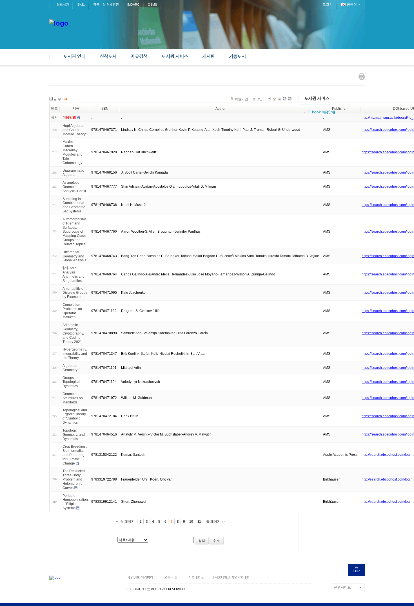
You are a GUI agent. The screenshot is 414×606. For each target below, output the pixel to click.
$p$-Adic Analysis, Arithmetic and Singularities (73, 274)
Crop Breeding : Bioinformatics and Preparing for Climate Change (75, 455)
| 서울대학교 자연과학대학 (231, 578)
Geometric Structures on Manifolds (73, 398)
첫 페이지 (127, 522)
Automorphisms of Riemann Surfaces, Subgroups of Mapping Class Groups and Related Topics (74, 231)
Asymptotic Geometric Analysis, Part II (74, 187)
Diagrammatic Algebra (73, 173)
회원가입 (241, 99)
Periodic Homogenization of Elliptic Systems (75, 501)
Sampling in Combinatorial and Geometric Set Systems (74, 205)
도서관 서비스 (175, 56)
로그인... (258, 99)
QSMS (152, 4)
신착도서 (108, 56)
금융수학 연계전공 (106, 4)
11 (199, 522)
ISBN (104, 109)
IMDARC (133, 4)
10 (191, 522)
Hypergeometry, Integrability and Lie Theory (75, 353)
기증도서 (237, 56)
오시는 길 (170, 578)
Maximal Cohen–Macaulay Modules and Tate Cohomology (73, 152)
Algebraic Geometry (70, 368)
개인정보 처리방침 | (141, 578)
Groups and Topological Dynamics (72, 382)
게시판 (208, 56)
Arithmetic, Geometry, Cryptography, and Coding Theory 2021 (73, 333)
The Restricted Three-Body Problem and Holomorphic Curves (74, 479)
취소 (216, 541)
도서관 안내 (74, 56)
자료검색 (139, 56)
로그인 (327, 4)
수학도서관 (61, 4)
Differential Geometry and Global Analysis (74, 256)
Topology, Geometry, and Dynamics (74, 434)
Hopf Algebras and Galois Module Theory (74, 130)
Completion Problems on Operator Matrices (72, 311)
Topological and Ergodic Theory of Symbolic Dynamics (75, 416)
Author (220, 109)
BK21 (81, 4)
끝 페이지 (213, 522)
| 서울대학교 (195, 578)
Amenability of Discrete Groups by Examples (75, 292)
